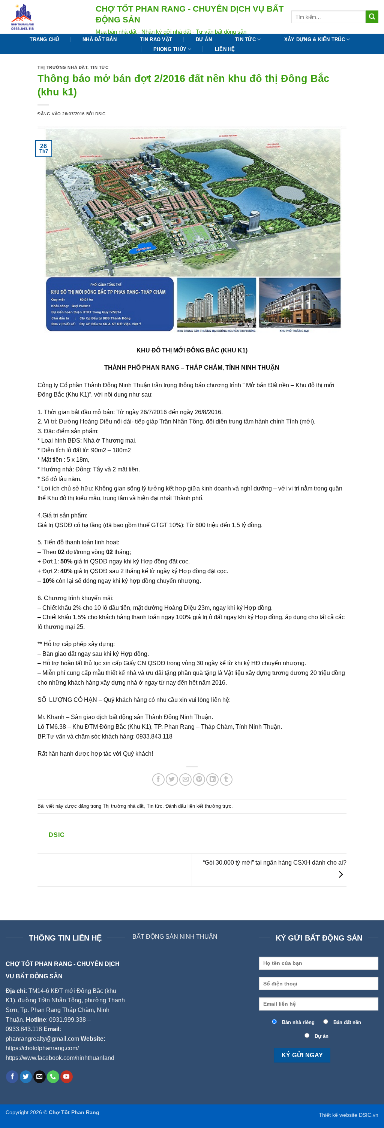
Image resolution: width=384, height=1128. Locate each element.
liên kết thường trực (209, 806)
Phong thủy (170, 49)
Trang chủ (44, 39)
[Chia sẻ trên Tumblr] (226, 779)
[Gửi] (372, 16)
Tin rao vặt (156, 39)
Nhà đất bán (99, 39)
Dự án (204, 39)
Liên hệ (225, 49)
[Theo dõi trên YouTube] (66, 1076)
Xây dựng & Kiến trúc (314, 39)
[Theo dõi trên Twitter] (26, 1076)
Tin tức (245, 39)
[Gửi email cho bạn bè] (185, 779)
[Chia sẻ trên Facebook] (158, 779)
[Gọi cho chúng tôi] (53, 1076)
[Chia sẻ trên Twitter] (172, 779)
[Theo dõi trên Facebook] (12, 1076)
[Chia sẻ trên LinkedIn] (212, 779)
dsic (100, 113)
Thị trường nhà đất (62, 67)
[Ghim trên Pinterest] (199, 779)
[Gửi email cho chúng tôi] (39, 1076)
